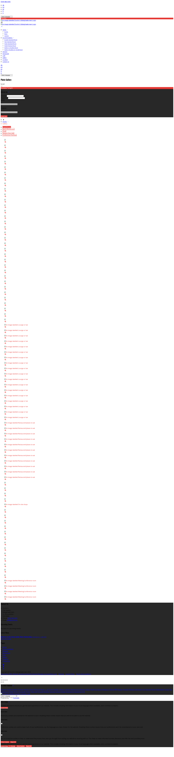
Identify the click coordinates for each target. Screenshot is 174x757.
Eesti (42, 690)
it (1, 73)
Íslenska (148, 690)
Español (14, 690)
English (9, 690)
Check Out (4, 98)
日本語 (11, 692)
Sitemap (61, 674)
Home (5, 30)
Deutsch (3, 690)
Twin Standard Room (10, 42)
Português (22, 692)
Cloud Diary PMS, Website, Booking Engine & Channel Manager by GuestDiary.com (29, 674)
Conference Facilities (10, 135)
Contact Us (6, 62)
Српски (58, 692)
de (3, 5)
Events (6, 32)
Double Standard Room (10, 40)
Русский (40, 692)
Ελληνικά (37, 690)
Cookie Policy (70, 674)
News (5, 34)
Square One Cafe (8, 133)
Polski (28, 692)
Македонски (75, 690)
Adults (3, 100)
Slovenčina (78, 692)
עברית (143, 690)
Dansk (31, 690)
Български (98, 690)
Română (46, 692)
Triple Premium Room (10, 46)
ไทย (170, 690)
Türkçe (166, 690)
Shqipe (63, 692)
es (3, 9)
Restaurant (6, 54)
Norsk (153, 690)
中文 (83, 692)
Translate (16, 698)
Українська (5, 692)
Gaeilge (55, 690)
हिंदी (116, 690)
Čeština (111, 690)
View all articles (6, 639)
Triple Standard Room (10, 44)
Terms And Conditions (83, 674)
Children (3, 108)
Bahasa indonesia (135, 690)
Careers (6, 36)
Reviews (5, 52)
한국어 (16, 692)
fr (3, 11)
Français (20, 690)
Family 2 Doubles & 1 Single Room (13, 50)
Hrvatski (126, 690)
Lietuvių (61, 690)
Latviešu (67, 690)
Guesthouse (7, 127)
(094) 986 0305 (6, 2)
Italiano (26, 690)
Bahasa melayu (85, 690)
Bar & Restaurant (8, 129)
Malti (92, 690)
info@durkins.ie (12, 620)
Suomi (51, 690)
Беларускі (105, 690)
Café (4, 56)
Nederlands (160, 690)
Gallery (5, 58)
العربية (46, 690)
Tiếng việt (33, 692)
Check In (4, 96)
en (3, 7)
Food (4, 131)
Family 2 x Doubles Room (11, 48)
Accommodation (8, 38)
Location (5, 60)
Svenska (52, 692)
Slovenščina (70, 692)
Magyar (120, 690)
